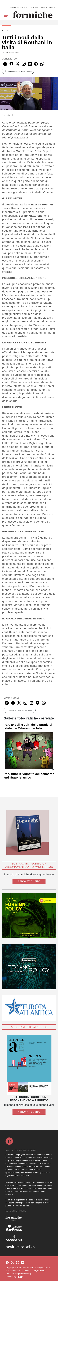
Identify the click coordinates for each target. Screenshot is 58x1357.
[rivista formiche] (29, 1065)
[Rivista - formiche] (29, 1218)
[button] (6, 16)
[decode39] (29, 1238)
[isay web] (20, 1277)
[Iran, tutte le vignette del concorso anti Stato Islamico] (29, 750)
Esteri (5, 30)
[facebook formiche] (7, 1263)
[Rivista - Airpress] (29, 1228)
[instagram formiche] (17, 1263)
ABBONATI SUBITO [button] (29, 881)
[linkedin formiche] (22, 1263)
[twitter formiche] (12, 1263)
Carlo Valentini (12, 53)
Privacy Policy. (25, 1274)
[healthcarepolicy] (29, 1247)
